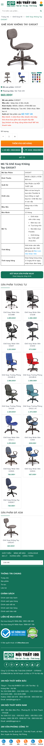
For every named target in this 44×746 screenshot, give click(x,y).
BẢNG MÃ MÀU (20, 553)
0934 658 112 (37, 697)
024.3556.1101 (23, 691)
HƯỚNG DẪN (15, 556)
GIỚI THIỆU (6, 553)
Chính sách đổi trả (8, 604)
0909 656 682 (37, 718)
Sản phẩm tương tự (14, 284)
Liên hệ (4, 588)
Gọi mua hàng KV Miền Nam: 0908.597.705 (17, 624)
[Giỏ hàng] (41, 6)
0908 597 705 (24, 718)
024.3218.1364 (36, 691)
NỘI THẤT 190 (27, 114)
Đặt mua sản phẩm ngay (22, 275)
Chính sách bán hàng (9, 608)
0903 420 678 (12, 697)
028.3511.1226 (36, 715)
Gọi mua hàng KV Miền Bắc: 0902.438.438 (17, 621)
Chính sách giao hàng (9, 601)
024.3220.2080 (20, 694)
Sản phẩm (5, 581)
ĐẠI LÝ (4, 556)
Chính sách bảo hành (9, 598)
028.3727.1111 (9, 715)
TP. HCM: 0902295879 (34, 150)
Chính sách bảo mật (8, 611)
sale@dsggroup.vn (13, 699)
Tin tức (3, 584)
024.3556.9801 (10, 691)
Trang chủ (5, 578)
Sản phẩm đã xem (12, 512)
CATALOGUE (33, 553)
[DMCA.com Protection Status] (32, 634)
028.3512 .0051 (23, 715)
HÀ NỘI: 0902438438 (11, 150)
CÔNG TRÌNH (28, 556)
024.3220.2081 (6, 694)
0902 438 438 (24, 697)
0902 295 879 (12, 718)
